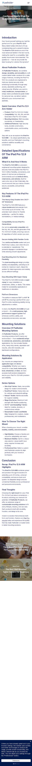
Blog (16, 12)
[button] (29, 3)
